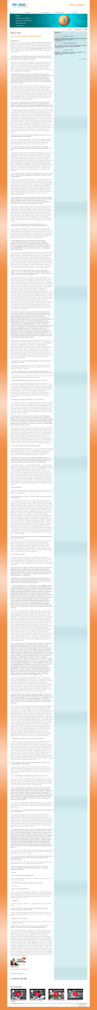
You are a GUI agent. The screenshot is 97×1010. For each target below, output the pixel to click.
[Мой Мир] (25, 979)
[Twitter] (22, 979)
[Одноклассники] (24, 979)
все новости (82, 59)
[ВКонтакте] (21, 979)
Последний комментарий (17, 973)
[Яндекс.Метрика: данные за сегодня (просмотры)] (83, 1006)
